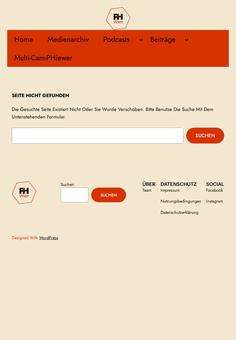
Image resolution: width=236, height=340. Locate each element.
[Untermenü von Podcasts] (141, 39)
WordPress (48, 238)
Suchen (205, 135)
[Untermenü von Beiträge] (186, 39)
